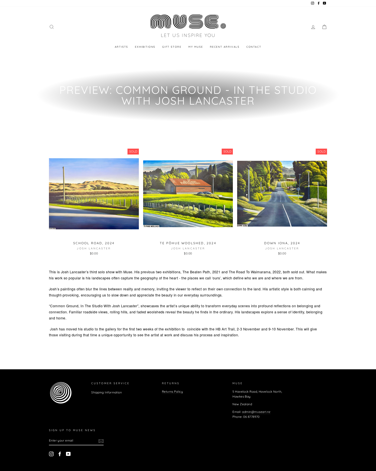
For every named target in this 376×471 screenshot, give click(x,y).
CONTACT (253, 46)
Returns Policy (172, 391)
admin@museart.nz (256, 412)
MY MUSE (195, 46)
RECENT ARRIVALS (225, 46)
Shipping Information (106, 392)
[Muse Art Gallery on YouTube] (68, 453)
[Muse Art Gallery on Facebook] (59, 453)
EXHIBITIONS (145, 46)
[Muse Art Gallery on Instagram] (51, 453)
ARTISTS (121, 46)
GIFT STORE (171, 46)
